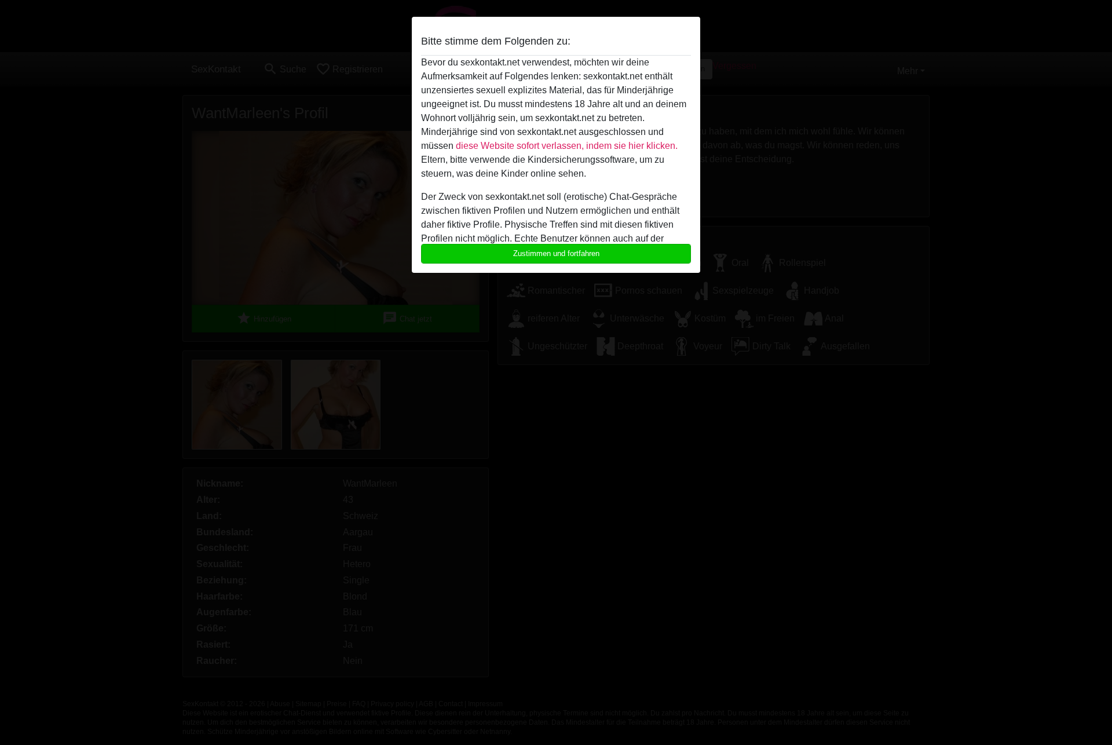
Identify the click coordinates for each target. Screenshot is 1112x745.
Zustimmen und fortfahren (556, 253)
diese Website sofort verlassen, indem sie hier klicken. (567, 146)
